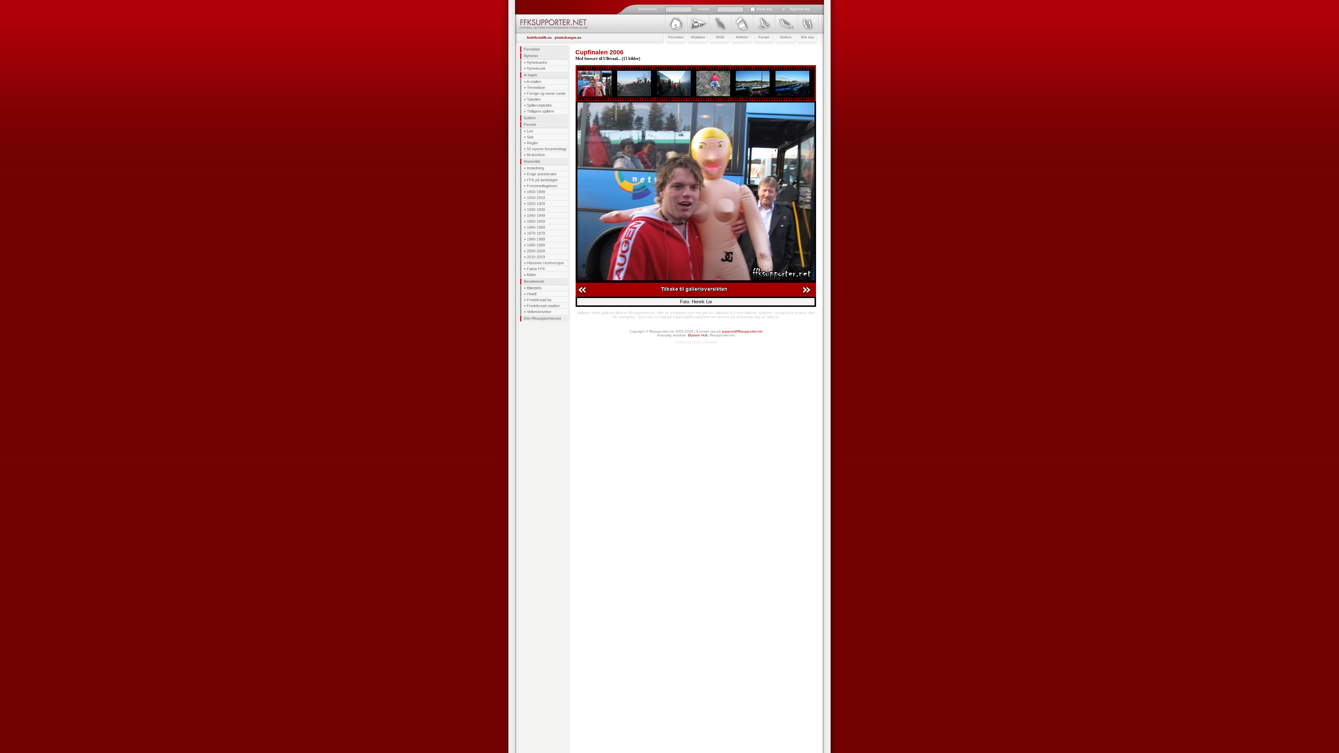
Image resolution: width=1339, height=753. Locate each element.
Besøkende (534, 281)
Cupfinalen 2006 (599, 52)
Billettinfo (534, 288)
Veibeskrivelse (539, 312)
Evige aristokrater (542, 174)
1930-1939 (536, 209)
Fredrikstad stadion (543, 306)
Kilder (531, 275)
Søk (530, 137)
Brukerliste (536, 155)
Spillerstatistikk (539, 105)
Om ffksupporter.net (542, 318)
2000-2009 (536, 251)
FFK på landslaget (542, 180)
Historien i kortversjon (545, 263)
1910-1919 (536, 198)
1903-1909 (536, 192)
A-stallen (534, 81)
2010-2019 (536, 257)
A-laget (530, 75)
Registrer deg (799, 9)
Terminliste (536, 87)
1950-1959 (536, 221)
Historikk (532, 161)
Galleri (530, 118)
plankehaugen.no (568, 37)
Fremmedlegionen (542, 186)
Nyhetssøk (536, 68)
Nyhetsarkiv (537, 62)
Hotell (531, 294)
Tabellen (534, 99)
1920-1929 (536, 203)
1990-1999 (536, 245)
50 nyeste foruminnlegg (546, 149)
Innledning (535, 168)
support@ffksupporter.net (742, 331)
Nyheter (531, 56)
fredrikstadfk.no (539, 37)
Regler (532, 143)
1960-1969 (536, 227)
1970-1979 (536, 233)
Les (530, 131)
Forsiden (532, 49)
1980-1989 (536, 239)
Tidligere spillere (540, 111)
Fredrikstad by (539, 300)
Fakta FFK (536, 269)
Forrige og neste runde (546, 93)
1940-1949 (536, 215)
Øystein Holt (698, 335)
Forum (530, 124)
